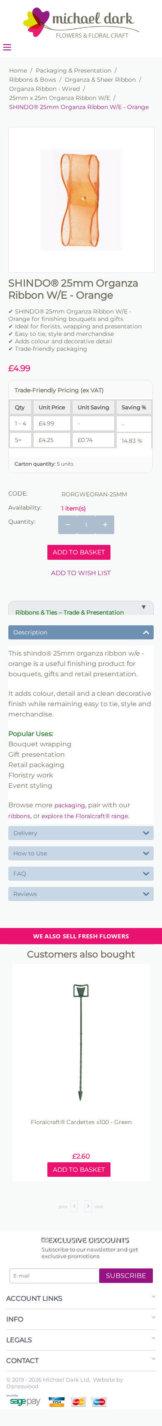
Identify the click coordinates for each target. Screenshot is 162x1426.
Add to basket (79, 552)
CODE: (17, 493)
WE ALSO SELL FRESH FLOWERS (81, 936)
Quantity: (21, 521)
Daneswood (22, 1386)
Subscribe (126, 1276)
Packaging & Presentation (73, 70)
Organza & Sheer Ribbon (100, 79)
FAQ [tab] (19, 873)
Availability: (25, 507)
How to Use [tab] (30, 853)
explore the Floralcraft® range (85, 816)
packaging (69, 805)
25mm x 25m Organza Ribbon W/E (59, 98)
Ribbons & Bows (32, 79)
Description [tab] (30, 632)
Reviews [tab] (25, 894)
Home (18, 70)
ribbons (19, 816)
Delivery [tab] (25, 833)
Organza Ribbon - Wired (44, 88)
